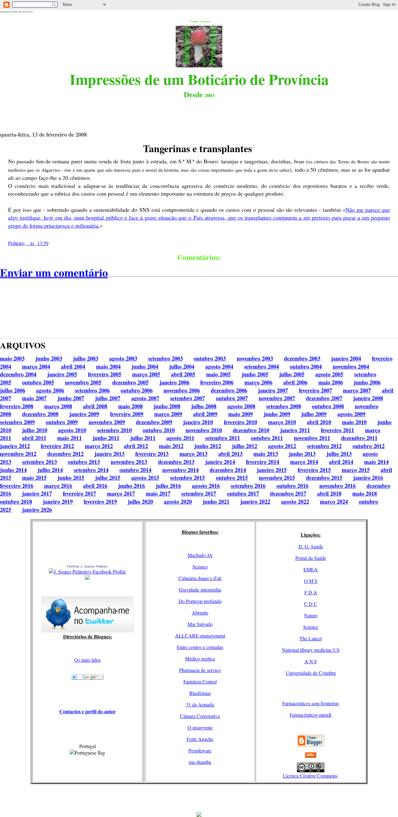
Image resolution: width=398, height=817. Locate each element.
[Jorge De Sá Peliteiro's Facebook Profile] (87, 571)
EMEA (310, 569)
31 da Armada (200, 704)
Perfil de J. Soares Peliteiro (87, 566)
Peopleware (199, 750)
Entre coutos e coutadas (200, 647)
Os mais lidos (87, 659)
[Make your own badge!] (87, 578)
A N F (310, 661)
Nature (310, 615)
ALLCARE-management (200, 635)
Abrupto (200, 612)
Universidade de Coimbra (311, 672)
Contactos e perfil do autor (87, 711)
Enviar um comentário (54, 272)
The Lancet (310, 638)
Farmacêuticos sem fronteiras (310, 703)
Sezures (200, 566)
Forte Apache (200, 739)
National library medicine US (311, 650)
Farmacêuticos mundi (310, 714)
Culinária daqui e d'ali (199, 578)
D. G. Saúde (310, 546)
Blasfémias (200, 693)
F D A (310, 592)
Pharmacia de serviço (200, 670)
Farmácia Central (200, 681)
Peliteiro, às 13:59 (28, 243)
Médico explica (200, 658)
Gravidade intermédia (200, 589)
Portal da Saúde (310, 558)
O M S (310, 581)
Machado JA (199, 555)
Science (310, 627)
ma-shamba (200, 762)
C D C (310, 604)
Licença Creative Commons (310, 775)
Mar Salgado (200, 624)
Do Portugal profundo (200, 601)
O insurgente (200, 727)
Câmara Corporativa (200, 716)
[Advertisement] (199, 798)
